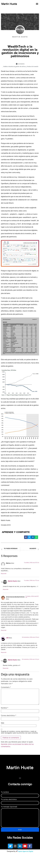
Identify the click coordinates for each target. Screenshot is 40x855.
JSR (7, 638)
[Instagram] (15, 846)
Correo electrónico (8, 715)
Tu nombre (5, 792)
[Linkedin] (20, 846)
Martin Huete (12, 581)
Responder (3, 573)
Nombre (4, 708)
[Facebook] (29, 846)
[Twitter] (10, 846)
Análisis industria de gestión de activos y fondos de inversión (20, 66)
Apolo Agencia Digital (25, 851)
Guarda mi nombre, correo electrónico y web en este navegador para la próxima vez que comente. (19, 732)
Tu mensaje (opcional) (9, 807)
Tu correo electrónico (9, 799)
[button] (37, 4)
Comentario (6, 687)
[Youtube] (24, 846)
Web (2, 723)
